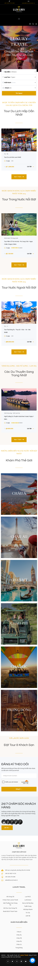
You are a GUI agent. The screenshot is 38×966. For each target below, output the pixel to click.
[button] (19, 18)
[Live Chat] (32, 960)
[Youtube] (25, 961)
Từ (5, 166)
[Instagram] (17, 961)
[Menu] (30, 24)
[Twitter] (12, 961)
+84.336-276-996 (9, 3)
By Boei (32, 964)
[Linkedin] (21, 961)
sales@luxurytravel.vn (28, 3)
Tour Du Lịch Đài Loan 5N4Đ (12, 157)
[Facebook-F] (8, 961)
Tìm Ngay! (19, 93)
